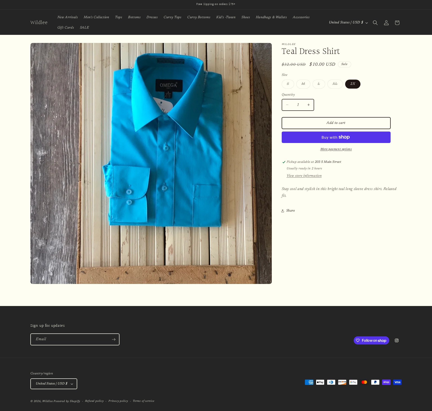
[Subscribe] (113, 339)
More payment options (336, 148)
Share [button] (290, 210)
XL (338, 85)
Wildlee (47, 401)
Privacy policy (118, 401)
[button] (375, 22)
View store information (304, 175)
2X (352, 84)
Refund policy (94, 401)
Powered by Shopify (67, 401)
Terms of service (143, 401)
